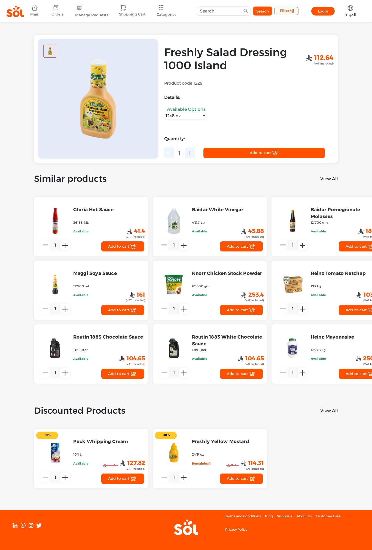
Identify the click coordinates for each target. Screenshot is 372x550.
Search (262, 11)
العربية (350, 15)
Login (323, 11)
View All (329, 178)
